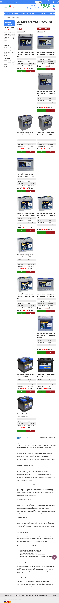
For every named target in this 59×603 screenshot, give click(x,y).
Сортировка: (20, 31)
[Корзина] (57, 2)
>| (20, 440)
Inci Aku (21, 17)
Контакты (52, 13)
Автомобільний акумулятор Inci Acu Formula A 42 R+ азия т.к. (46, 135)
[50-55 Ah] (13, 48)
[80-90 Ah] (9, 36)
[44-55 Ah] (9, 33)
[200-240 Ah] (5, 64)
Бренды (9, 17)
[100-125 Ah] (5, 54)
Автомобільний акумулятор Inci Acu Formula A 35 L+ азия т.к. (46, 93)
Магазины (9, 2)
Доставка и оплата (30, 14)
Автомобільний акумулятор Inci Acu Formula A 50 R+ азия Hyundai (46, 335)
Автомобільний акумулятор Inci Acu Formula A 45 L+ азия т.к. (46, 215)
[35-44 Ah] (5, 33)
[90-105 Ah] (13, 36)
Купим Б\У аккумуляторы (42, 14)
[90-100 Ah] (13, 51)
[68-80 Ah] (9, 51)
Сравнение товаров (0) (44, 28)
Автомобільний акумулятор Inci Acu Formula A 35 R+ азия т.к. (26, 54)
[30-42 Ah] (5, 48)
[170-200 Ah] (13, 61)
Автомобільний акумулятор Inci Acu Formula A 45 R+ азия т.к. (26, 296)
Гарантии (22, 13)
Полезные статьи (15, 14)
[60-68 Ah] (5, 51)
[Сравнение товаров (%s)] (54, 2)
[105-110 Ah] (5, 39)
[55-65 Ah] (13, 33)
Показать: (40, 31)
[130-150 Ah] (9, 61)
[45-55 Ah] (9, 48)
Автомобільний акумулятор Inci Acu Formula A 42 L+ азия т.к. (26, 135)
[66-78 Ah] (5, 36)
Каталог (8, 13)
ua (48, 4)
